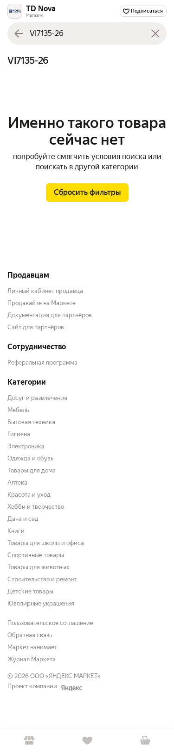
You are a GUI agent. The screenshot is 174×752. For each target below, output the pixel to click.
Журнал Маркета (31, 659)
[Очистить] (155, 33)
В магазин (29, 740)
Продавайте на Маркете (41, 302)
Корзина (145, 740)
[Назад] (18, 33)
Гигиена (18, 434)
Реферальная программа (42, 362)
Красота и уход (29, 494)
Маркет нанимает (32, 647)
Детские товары (30, 591)
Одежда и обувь (30, 458)
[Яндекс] (71, 687)
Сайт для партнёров (35, 327)
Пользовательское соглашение (50, 622)
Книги (16, 530)
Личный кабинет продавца (45, 290)
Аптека (17, 482)
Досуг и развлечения (37, 397)
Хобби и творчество (35, 506)
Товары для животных (38, 567)
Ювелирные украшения (40, 603)
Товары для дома (31, 470)
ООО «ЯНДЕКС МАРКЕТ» (65, 675)
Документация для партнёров (49, 315)
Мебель (18, 409)
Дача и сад (23, 518)
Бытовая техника (31, 422)
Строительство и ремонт (42, 579)
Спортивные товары (35, 555)
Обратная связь (29, 635)
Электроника (26, 446)
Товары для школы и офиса (45, 542)
